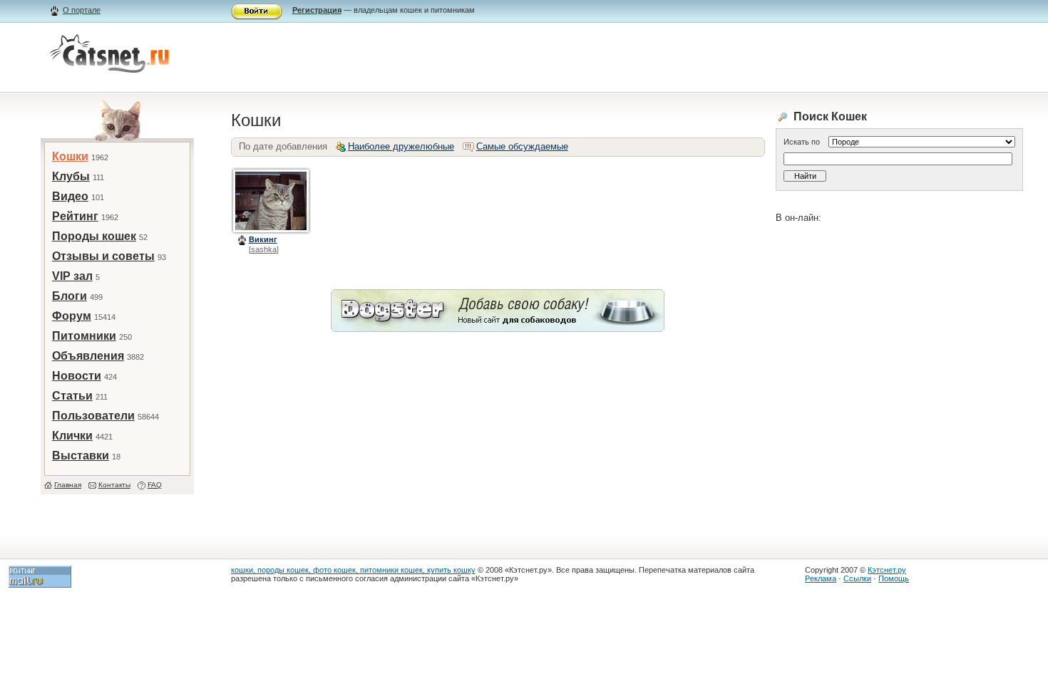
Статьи (72, 396)
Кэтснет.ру (887, 570)
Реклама (820, 578)
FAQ (155, 485)
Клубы (71, 176)
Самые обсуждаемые (522, 146)
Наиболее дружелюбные (401, 146)
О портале (82, 10)
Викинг (263, 239)
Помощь (893, 578)
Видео (70, 196)
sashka (264, 249)
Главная (67, 485)
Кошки (70, 156)
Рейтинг (75, 216)
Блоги (69, 296)
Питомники (84, 336)
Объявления (88, 356)
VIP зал (72, 276)
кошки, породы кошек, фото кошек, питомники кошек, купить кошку (353, 570)
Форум (71, 316)
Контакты (114, 485)
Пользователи (93, 416)
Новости (76, 376)
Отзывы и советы (103, 256)
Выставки (80, 455)
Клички (72, 436)
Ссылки (857, 578)
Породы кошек (94, 236)
